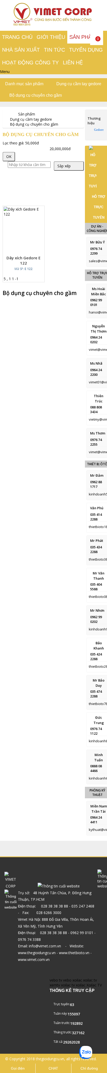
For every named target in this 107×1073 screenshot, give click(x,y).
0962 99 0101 (96, 302)
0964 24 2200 (96, 372)
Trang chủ (17, 37)
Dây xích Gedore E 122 (23, 260)
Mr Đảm (96, 475)
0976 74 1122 (96, 731)
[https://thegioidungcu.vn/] (7, 114)
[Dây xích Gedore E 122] (24, 214)
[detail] (30, 247)
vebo (67, 980)
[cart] (19, 247)
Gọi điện (18, 1068)
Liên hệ (73, 62)
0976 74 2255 (96, 442)
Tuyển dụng (86, 50)
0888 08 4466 (96, 768)
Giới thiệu (51, 37)
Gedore (99, 130)
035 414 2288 (96, 517)
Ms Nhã (96, 363)
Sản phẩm (82, 37)
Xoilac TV (94, 985)
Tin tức (54, 50)
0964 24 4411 (96, 819)
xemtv (55, 985)
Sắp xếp (64, 165)
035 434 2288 (96, 549)
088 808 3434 (96, 409)
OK (8, 156)
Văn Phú (96, 508)
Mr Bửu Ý (97, 242)
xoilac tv (90, 980)
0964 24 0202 (96, 339)
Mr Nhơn (97, 610)
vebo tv (56, 980)
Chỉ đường (89, 1068)
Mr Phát (96, 540)
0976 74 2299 (96, 251)
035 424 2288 (96, 656)
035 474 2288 (96, 693)
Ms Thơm (97, 433)
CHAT (53, 1068)
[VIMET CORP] (53, 24)
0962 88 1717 (96, 484)
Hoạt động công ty (30, 62)
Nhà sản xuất (21, 50)
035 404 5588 (96, 586)
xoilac (77, 980)
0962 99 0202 (96, 619)
